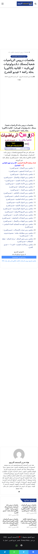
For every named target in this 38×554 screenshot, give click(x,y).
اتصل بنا (5, 540)
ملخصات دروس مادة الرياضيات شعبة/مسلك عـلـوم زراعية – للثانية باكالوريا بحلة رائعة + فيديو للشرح (10, 509)
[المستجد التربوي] (25, 3)
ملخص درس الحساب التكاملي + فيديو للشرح (18, 193)
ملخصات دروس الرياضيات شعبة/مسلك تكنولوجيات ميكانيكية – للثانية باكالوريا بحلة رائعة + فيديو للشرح (28, 508)
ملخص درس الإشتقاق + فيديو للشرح (21, 187)
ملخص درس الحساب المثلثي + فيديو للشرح (19, 196)
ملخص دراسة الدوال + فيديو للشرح (21, 174)
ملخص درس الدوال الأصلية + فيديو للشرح (19, 205)
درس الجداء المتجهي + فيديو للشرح (21, 171)
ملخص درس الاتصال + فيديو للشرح (21, 168)
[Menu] (3, 4)
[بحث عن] (35, 4)
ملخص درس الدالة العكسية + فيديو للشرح (19, 199)
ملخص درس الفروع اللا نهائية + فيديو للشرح (19, 212)
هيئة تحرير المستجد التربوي (26, 76)
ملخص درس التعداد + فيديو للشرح (22, 190)
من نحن (33, 540)
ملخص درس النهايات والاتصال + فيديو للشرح (18, 177)
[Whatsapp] (16, 545)
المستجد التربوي (12, 537)
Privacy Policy (25, 540)
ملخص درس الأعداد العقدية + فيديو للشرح (19, 180)
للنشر (18, 540)
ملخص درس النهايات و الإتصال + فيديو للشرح (18, 221)
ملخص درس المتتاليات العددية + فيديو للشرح (18, 215)
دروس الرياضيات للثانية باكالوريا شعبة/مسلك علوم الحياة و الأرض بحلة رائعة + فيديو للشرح (28, 522)
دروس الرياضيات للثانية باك (15, 52)
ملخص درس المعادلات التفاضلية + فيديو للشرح (17, 218)
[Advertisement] (19, 28)
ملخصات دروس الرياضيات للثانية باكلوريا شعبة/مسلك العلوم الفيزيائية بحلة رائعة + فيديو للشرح (10, 522)
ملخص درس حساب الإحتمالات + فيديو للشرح (18, 230)
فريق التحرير (12, 540)
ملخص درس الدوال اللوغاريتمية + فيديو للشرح (18, 209)
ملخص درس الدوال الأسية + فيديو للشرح (20, 202)
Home (27, 52)
